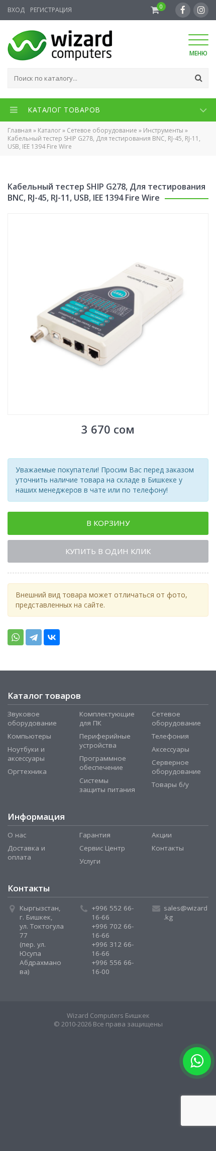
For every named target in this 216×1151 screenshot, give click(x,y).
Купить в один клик (108, 553)
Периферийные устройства (105, 743)
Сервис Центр (102, 850)
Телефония (170, 738)
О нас (17, 837)
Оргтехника (27, 773)
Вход (16, 10)
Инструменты (163, 130)
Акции (162, 837)
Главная (20, 130)
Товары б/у (170, 787)
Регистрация (51, 10)
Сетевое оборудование (102, 130)
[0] (155, 10)
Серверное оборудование (176, 769)
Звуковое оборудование (32, 721)
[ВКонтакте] (52, 640)
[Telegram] (34, 640)
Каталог (49, 130)
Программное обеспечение (102, 765)
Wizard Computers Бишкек (108, 1017)
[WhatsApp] (16, 640)
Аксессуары (170, 751)
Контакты (168, 850)
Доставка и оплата (26, 855)
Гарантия (95, 837)
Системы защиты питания (107, 787)
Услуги (89, 863)
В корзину (108, 524)
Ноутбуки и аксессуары (26, 756)
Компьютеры (29, 738)
